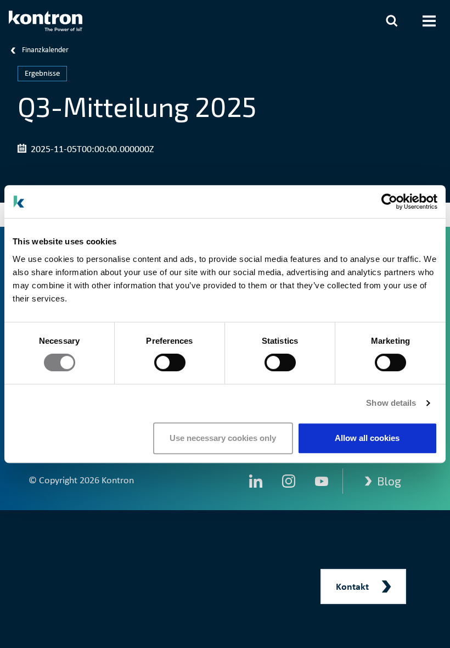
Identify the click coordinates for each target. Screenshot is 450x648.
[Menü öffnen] (429, 21)
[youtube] (322, 481)
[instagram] (289, 481)
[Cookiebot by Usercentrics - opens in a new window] (389, 201)
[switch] (169, 362)
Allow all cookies (367, 438)
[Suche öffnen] (392, 21)
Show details (391, 402)
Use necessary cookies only (223, 438)
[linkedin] (256, 481)
